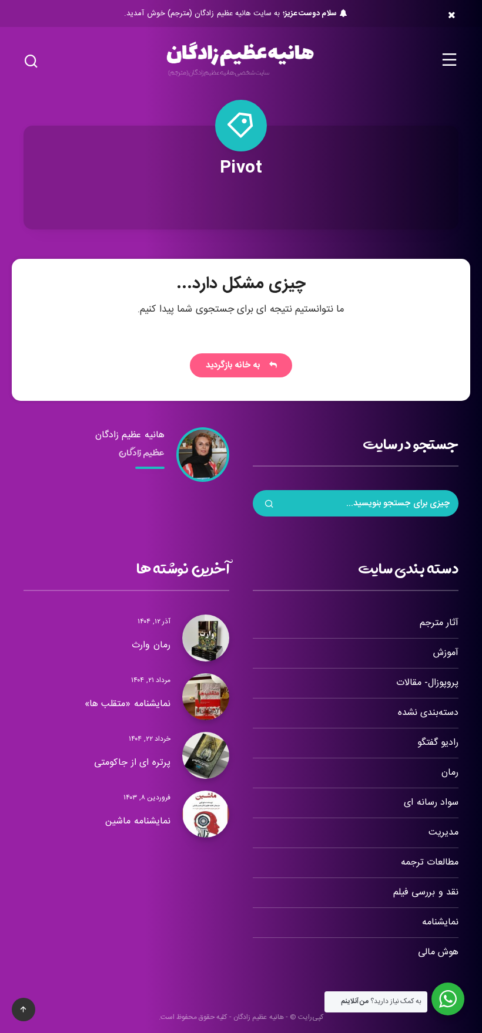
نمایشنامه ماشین (137, 821)
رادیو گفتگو (437, 743)
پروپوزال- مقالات (427, 683)
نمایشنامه (440, 922)
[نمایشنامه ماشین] (205, 814)
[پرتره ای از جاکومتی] (205, 755)
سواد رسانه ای (431, 803)
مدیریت (443, 832)
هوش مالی (438, 952)
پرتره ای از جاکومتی (132, 763)
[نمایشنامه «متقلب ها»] (205, 696)
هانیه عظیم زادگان (130, 435)
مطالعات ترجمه (429, 862)
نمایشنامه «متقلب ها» (127, 704)
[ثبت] (269, 505)
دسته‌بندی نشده (428, 713)
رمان (449, 773)
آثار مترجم (439, 623)
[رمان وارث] (205, 638)
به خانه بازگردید (236, 365)
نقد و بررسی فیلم (425, 892)
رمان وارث (151, 645)
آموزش (445, 653)
